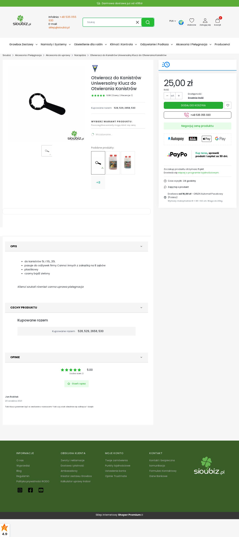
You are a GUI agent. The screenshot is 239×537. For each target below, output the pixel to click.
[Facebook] (30, 490)
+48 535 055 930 (201, 115)
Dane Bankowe (158, 476)
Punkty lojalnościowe (117, 465)
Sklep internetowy (118, 515)
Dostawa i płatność (72, 465)
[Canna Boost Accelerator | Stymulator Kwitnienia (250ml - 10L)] (128, 163)
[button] (147, 22)
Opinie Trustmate (116, 476)
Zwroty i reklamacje (73, 460)
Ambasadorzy (69, 471)
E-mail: (59, 25)
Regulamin (22, 476)
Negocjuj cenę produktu (197, 126)
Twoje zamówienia (116, 460)
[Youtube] (40, 490)
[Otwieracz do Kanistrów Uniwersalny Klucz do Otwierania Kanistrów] (98, 163)
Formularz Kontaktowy (163, 471)
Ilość (166, 89)
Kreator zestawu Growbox (76, 476)
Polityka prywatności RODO (32, 481)
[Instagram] (19, 490)
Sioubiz (7, 55)
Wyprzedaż (23, 465)
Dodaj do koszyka (193, 105)
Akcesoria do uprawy (58, 55)
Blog (19, 471)
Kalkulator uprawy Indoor (76, 481)
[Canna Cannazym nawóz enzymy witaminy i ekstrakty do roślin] (113, 162)
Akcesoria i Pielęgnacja (28, 55)
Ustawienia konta (115, 471)
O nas (20, 460)
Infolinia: (62, 18)
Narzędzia (80, 55)
